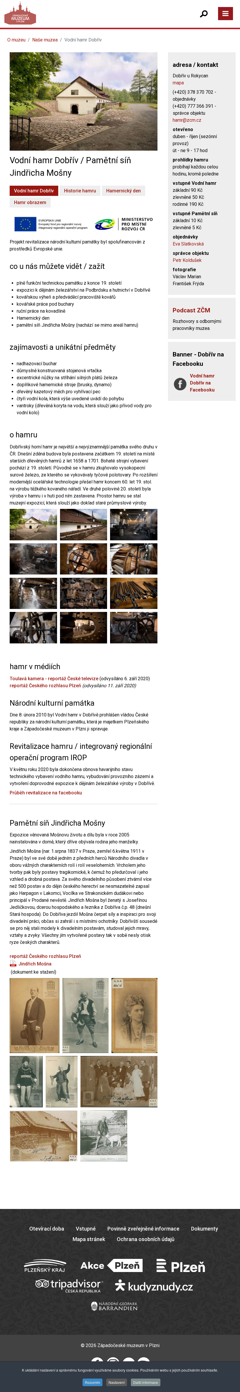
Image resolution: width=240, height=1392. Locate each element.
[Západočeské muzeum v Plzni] (64, 19)
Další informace (145, 1382)
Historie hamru (80, 191)
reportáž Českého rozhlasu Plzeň (45, 685)
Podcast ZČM (191, 310)
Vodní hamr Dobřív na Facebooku (202, 383)
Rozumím (92, 1382)
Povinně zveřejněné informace (143, 1229)
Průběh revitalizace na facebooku (46, 793)
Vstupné (86, 1229)
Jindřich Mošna (35, 964)
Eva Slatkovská (188, 244)
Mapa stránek (89, 1239)
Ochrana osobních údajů (145, 1239)
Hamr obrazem (30, 202)
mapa (178, 83)
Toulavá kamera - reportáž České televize (54, 678)
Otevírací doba (46, 1229)
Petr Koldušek (187, 260)
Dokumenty (204, 1229)
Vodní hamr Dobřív (34, 191)
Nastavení (117, 1382)
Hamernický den (123, 191)
